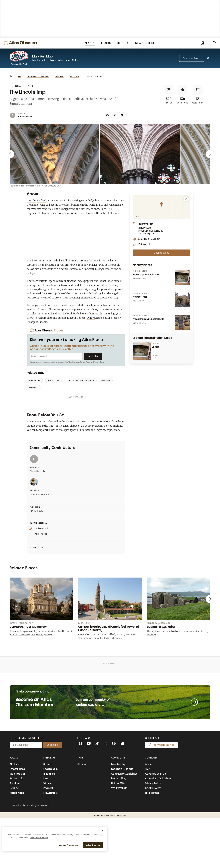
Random (15, 783)
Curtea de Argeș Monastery (28, 626)
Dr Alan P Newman (40, 494)
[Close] (102, 830)
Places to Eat (17, 778)
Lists (45, 778)
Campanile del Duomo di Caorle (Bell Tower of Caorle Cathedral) (108, 628)
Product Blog (118, 778)
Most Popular (17, 774)
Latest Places (17, 769)
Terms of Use (98, 362)
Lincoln (31, 200)
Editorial (49, 758)
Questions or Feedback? (110, 815)
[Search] (214, 43)
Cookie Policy (153, 788)
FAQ (147, 769)
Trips (80, 758)
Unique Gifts (118, 783)
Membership (118, 764)
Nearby (14, 788)
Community (119, 758)
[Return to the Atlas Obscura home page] (21, 43)
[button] (168, 90)
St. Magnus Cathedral (161, 626)
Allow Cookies (93, 845)
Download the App (164, 745)
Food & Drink (50, 769)
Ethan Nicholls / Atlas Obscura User (43, 186)
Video (47, 783)
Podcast (48, 788)
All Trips (81, 764)
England (41, 200)
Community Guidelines (124, 774)
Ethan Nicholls (25, 116)
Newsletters (50, 793)
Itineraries (49, 774)
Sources (34, 548)
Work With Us (119, 788)
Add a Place (17, 793)
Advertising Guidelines (158, 778)
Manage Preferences (68, 845)
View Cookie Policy (39, 837)
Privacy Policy (85, 362)
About (148, 764)
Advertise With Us (155, 774)
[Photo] (182, 277)
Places (14, 758)
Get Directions (161, 253)
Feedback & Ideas (122, 769)
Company (151, 758)
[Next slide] (210, 154)
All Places (15, 764)
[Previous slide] (10, 154)
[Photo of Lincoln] (142, 351)
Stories (47, 764)
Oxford (91, 318)
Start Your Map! (191, 58)
